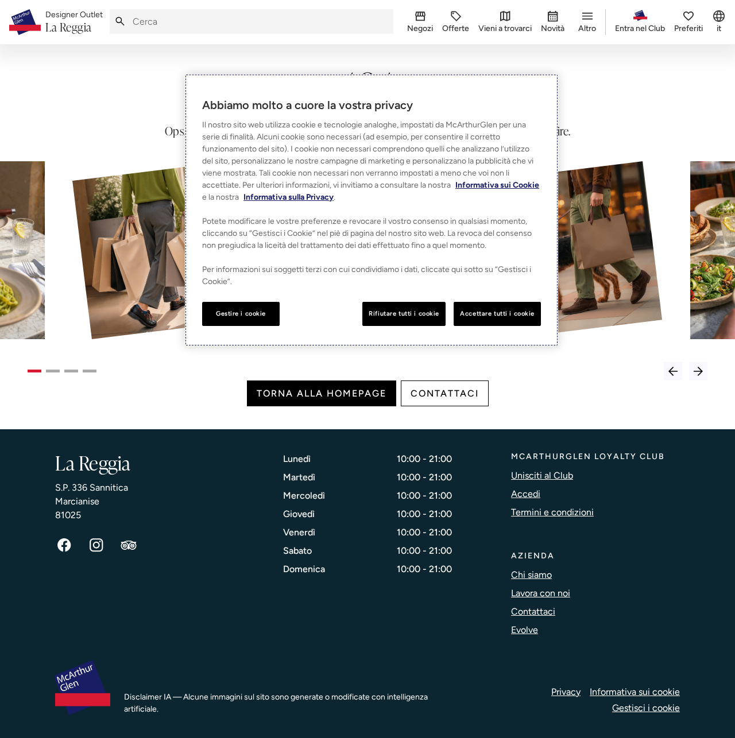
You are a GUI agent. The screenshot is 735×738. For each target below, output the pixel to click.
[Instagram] (96, 545)
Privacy (566, 691)
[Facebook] (64, 545)
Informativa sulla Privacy (288, 197)
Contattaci (445, 393)
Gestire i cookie (241, 313)
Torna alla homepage (321, 393)
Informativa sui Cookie (497, 185)
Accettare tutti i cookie (497, 313)
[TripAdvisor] (128, 545)
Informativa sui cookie (635, 691)
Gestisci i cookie (646, 707)
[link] (74, 22)
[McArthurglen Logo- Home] (25, 22)
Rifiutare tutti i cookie (404, 313)
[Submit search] (120, 21)
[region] (371, 210)
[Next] (698, 371)
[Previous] (673, 371)
